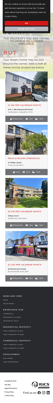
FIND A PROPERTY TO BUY (13, 331)
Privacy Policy (9, 392)
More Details (26, 29)
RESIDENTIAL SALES (11, 321)
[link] (39, 392)
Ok (26, 23)
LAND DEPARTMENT (10, 362)
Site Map (8, 385)
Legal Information (11, 388)
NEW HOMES (8, 358)
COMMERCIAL (8, 314)
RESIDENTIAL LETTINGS (12, 317)
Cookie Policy (9, 395)
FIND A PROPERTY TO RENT (13, 334)
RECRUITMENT (8, 303)
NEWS (5, 300)
